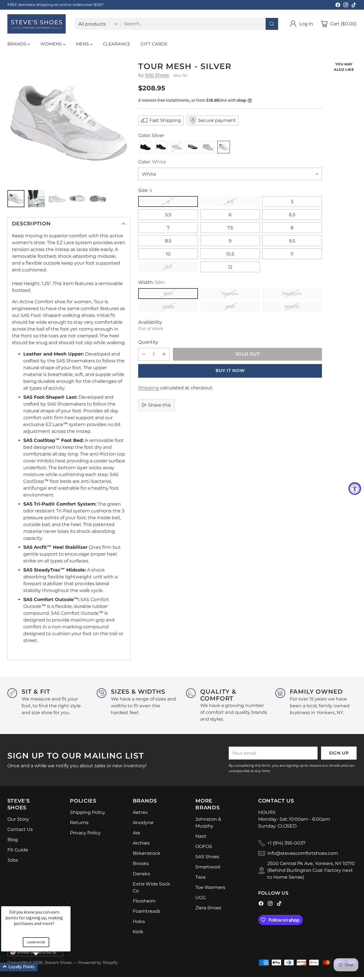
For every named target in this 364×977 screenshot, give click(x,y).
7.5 (230, 227)
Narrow (230, 293)
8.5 (168, 241)
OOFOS (203, 846)
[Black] (145, 147)
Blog (12, 839)
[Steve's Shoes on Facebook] (338, 6)
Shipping (148, 387)
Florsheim (144, 901)
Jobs (12, 860)
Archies (141, 843)
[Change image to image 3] (56, 198)
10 (168, 254)
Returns (79, 822)
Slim (168, 293)
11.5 (168, 267)
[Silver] (223, 147)
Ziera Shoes (208, 908)
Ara (136, 832)
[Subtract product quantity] (143, 354)
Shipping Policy (87, 812)
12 (230, 267)
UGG (200, 897)
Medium (292, 293)
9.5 (292, 241)
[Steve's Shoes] (36, 24)
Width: (151, 282)
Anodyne (143, 822)
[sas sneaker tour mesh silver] (68, 123)
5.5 (168, 214)
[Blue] (192, 147)
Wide (168, 306)
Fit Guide (17, 850)
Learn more (36, 942)
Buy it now (230, 370)
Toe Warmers (210, 887)
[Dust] (208, 147)
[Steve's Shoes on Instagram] (346, 6)
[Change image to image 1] (15, 198)
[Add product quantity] (164, 354)
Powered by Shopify (98, 962)
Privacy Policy (85, 832)
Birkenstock (146, 853)
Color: (152, 162)
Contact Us (20, 829)
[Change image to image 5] (97, 198)
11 (292, 254)
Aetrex (140, 812)
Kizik (138, 931)
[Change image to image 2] (36, 198)
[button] (42, 967)
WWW (292, 306)
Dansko (141, 873)
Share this (159, 405)
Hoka (139, 921)
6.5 (292, 214)
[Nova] (161, 147)
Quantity (148, 341)
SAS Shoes (157, 75)
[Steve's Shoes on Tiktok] (354, 6)
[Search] (272, 24)
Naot (200, 836)
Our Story (18, 819)
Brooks (141, 863)
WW (230, 306)
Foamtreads (146, 911)
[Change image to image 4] (77, 198)
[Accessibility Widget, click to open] (354, 488)
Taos (200, 877)
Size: (145, 190)
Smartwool (207, 867)
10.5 (230, 254)
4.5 (230, 201)
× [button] (68, 902)
